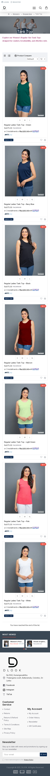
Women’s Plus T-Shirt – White (17, 642)
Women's (16, 14)
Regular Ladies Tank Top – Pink (16, 521)
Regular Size (27, 14)
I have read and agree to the (19, 760)
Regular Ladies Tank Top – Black (17, 283)
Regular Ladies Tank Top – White (17, 601)
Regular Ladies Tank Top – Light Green (19, 442)
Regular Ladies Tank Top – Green (17, 125)
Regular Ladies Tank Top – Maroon (18, 363)
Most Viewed (9, 634)
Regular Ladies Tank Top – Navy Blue (19, 204)
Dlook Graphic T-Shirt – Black (40, 642)
